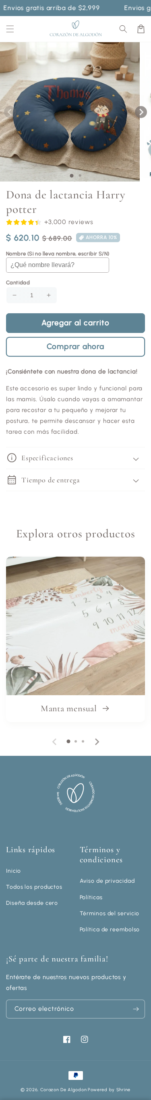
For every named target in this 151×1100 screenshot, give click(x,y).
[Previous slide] (55, 742)
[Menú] (10, 29)
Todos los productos (34, 887)
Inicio (13, 870)
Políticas (91, 897)
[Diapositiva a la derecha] (141, 112)
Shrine (123, 1089)
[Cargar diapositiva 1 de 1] (71, 175)
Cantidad (18, 283)
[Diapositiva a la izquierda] (10, 112)
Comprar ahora (75, 346)
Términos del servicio (110, 913)
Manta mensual (70, 708)
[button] (123, 29)
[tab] (68, 741)
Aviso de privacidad (107, 881)
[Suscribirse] (136, 1009)
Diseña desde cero (32, 903)
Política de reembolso (110, 929)
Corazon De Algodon (63, 1089)
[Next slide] (97, 742)
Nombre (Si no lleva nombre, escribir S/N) (57, 254)
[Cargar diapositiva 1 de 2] (80, 175)
